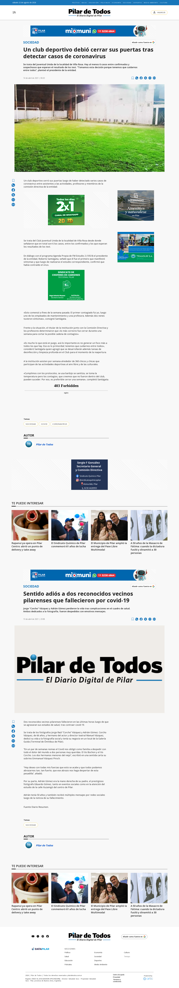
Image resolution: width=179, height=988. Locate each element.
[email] (149, 77)
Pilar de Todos (44, 444)
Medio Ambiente (151, 3)
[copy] (154, 77)
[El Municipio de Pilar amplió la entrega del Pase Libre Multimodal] (109, 525)
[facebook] (141, 77)
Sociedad (127, 3)
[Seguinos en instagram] (42, 936)
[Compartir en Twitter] (145, 77)
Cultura (163, 3)
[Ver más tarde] (133, 78)
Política (76, 3)
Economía (116, 3)
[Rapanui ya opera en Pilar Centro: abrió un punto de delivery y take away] (30, 525)
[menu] (14, 12)
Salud (84, 3)
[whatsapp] (136, 77)
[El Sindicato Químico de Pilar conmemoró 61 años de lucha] (69, 525)
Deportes (137, 3)
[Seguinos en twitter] (38, 936)
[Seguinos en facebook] (47, 936)
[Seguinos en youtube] (33, 936)
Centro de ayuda (118, 975)
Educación (94, 3)
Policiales (105, 3)
